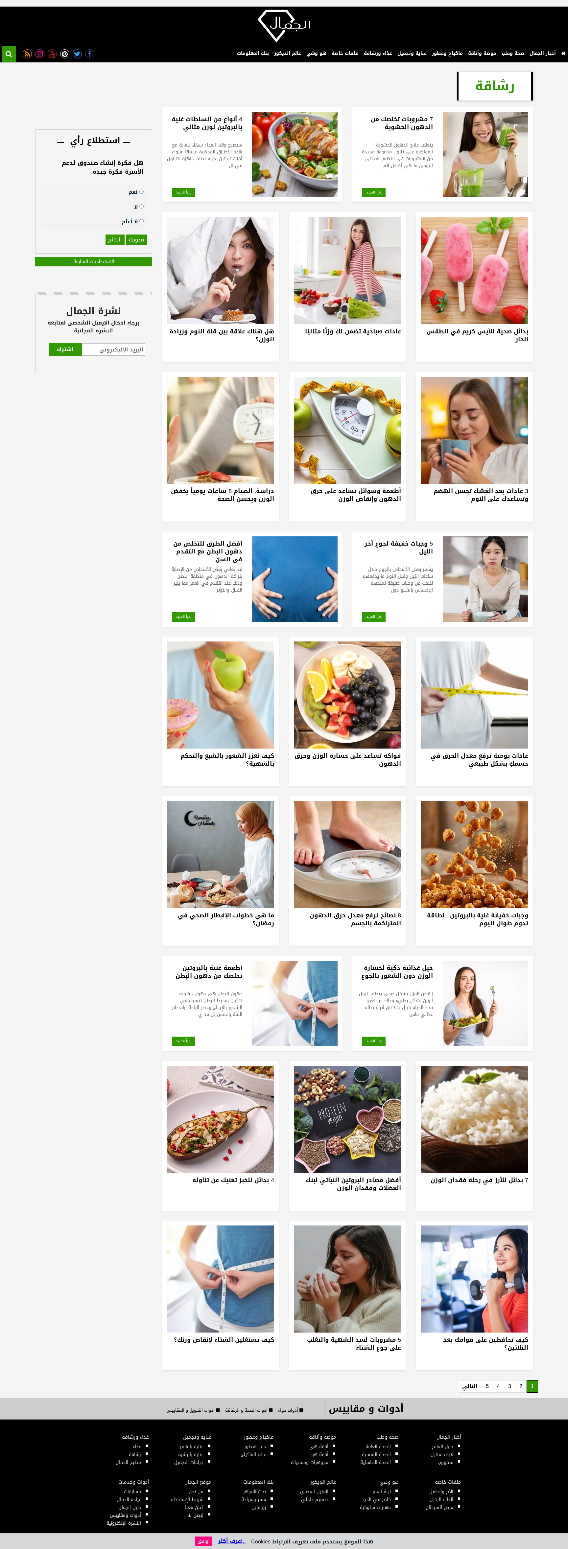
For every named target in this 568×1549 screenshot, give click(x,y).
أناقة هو (319, 1454)
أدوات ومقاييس (125, 1515)
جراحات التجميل (188, 1462)
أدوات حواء (288, 1410)
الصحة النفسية (376, 1454)
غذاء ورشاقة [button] (378, 53)
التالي (470, 1386)
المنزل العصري (314, 1491)
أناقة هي (318, 1446)
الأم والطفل (441, 1491)
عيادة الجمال (129, 1499)
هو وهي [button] (316, 53)
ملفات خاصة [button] (345, 53)
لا (136, 206)
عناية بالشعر (191, 1446)
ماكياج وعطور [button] (447, 53)
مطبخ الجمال (128, 1462)
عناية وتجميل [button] (412, 53)
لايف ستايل (442, 1454)
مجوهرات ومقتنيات (309, 1462)
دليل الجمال (129, 1507)
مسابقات (132, 1491)
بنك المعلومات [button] (253, 53)
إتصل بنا (195, 1515)
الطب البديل (441, 1499)
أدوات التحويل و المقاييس (191, 1410)
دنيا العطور (255, 1446)
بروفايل (258, 1507)
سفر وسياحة (253, 1499)
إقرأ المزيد (374, 192)
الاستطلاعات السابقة (93, 261)
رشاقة (135, 1454)
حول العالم (442, 1446)
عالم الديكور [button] (287, 53)
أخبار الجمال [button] (543, 53)
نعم (134, 192)
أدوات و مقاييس (366, 1408)
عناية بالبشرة (190, 1454)
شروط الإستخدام (187, 1499)
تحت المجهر (254, 1491)
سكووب (445, 1462)
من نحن (196, 1491)
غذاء (136, 1446)
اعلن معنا (194, 1507)
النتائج (115, 240)
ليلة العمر (381, 1491)
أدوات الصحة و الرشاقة (247, 1410)
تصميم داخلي (314, 1499)
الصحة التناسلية (375, 1462)
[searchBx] (9, 54)
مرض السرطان (439, 1507)
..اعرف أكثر (232, 1541)
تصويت (136, 240)
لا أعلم (130, 221)
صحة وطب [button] (513, 53)
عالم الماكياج (253, 1454)
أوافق (204, 1541)
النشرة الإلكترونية (123, 1523)
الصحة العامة (378, 1446)
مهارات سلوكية (375, 1507)
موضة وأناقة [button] (482, 53)
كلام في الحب (377, 1499)
